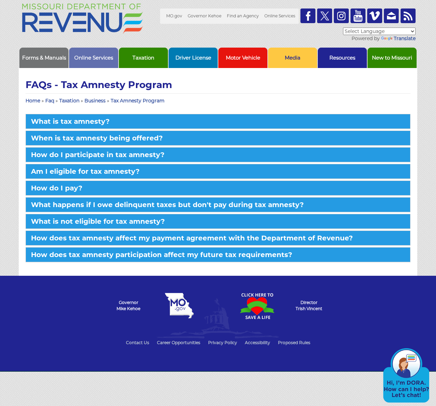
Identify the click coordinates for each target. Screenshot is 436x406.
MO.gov (174, 15)
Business (95, 101)
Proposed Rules (294, 342)
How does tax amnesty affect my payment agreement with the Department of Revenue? (192, 238)
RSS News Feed (408, 16)
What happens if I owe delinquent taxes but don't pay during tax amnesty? (167, 205)
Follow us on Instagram (341, 16)
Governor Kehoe (204, 15)
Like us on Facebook (307, 16)
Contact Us (137, 342)
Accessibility (257, 342)
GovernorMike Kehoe (128, 305)
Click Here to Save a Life (257, 306)
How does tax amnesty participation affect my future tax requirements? (161, 255)
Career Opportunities (178, 342)
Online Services (279, 15)
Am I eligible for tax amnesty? (85, 171)
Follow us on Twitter (324, 16)
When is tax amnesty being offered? (97, 138)
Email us (391, 16)
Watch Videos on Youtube (358, 16)
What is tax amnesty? (70, 121)
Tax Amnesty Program (138, 101)
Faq (50, 101)
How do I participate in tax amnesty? (98, 155)
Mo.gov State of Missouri (179, 306)
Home (33, 101)
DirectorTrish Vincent (309, 305)
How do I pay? (56, 188)
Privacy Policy (222, 342)
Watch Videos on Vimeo (374, 16)
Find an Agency (243, 15)
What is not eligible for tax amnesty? (98, 221)
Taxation (70, 101)
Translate (405, 38)
